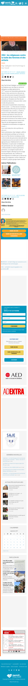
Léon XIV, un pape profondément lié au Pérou (8, 562)
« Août (4, 550)
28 (14, 547)
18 (4, 544)
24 (23, 544)
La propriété (15, 664)
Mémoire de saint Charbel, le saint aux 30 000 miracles (16, 508)
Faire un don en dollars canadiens (14, 235)
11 (4, 542)
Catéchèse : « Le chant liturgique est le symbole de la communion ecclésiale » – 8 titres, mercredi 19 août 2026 (14, 460)
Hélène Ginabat (21, 72)
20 (10, 544)
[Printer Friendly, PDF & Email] (23, 83)
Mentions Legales (5, 666)
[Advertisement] (14, 21)
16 (20, 542)
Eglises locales (14, 37)
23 (20, 544)
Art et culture (5, 37)
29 (17, 547)
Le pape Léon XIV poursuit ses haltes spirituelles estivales (8, 584)
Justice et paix (15, 196)
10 (23, 539)
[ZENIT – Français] (8, 3)
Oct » (7, 550)
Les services (23, 664)
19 (7, 544)
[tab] (8, 632)
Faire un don (14, 231)
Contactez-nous (23, 666)
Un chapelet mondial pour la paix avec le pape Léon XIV (16, 501)
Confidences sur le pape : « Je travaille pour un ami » (15, 494)
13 (10, 542)
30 (20, 547)
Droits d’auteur (14, 666)
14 (14, 542)
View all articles (5, 214)
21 (14, 544)
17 (23, 542)
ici (6, 126)
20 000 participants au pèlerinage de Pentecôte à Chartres (17, 516)
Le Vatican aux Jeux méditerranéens (11, 467)
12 (7, 542)
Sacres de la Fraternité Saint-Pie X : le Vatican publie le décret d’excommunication (17, 487)
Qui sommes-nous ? (6, 664)
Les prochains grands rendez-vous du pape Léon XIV (8, 573)
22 (17, 544)
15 (17, 542)
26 (7, 547)
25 (4, 547)
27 (10, 547)
